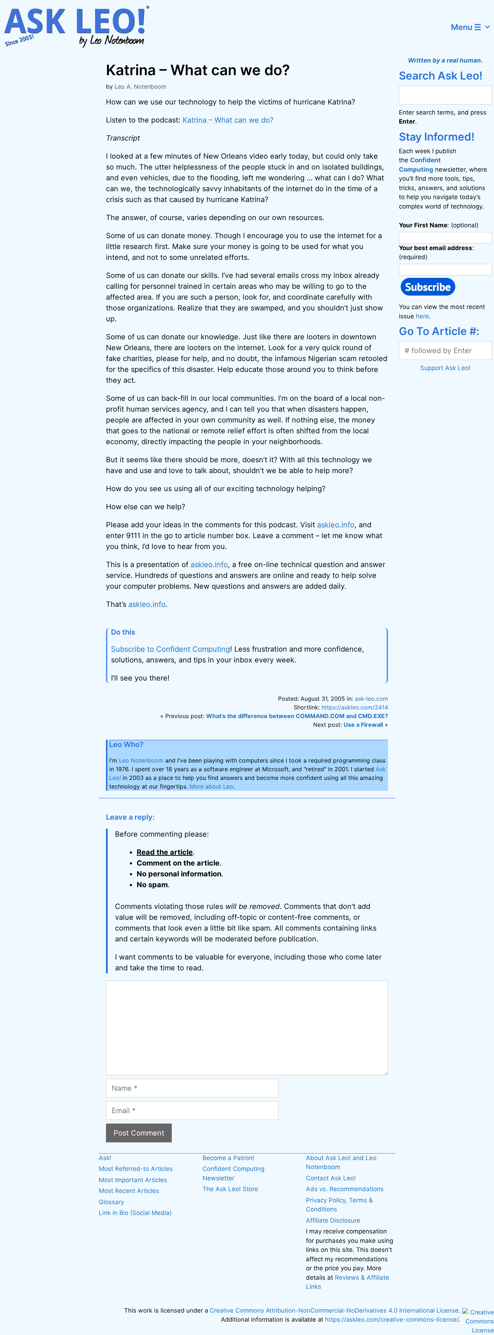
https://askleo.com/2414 (354, 707)
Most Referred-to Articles (136, 1168)
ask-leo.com (371, 698)
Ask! (105, 1158)
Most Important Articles (133, 1180)
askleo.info (335, 524)
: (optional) (438, 225)
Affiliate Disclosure (333, 1220)
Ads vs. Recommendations (345, 1189)
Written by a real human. (445, 60)
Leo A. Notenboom (140, 86)
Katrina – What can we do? (228, 120)
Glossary (111, 1202)
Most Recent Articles (129, 1190)
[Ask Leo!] (81, 27)
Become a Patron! (228, 1158)
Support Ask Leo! (445, 368)
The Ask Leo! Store (230, 1189)
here (422, 316)
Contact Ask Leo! (331, 1178)
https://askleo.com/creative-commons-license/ (392, 1319)
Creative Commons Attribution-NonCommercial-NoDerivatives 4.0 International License (334, 1310)
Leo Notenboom (141, 760)
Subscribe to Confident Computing (170, 649)
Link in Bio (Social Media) (135, 1212)
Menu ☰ (466, 27)
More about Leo (211, 786)
